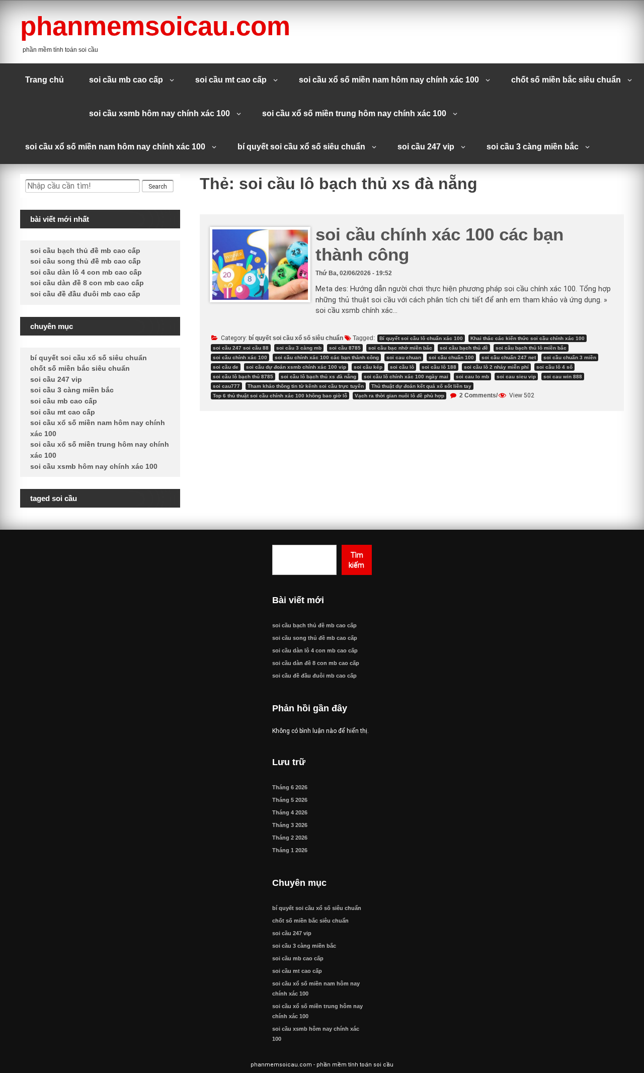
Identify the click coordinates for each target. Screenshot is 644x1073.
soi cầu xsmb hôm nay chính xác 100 (159, 113)
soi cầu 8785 (345, 348)
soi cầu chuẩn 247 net (508, 357)
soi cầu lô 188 (439, 367)
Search (157, 186)
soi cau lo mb (472, 376)
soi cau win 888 (562, 376)
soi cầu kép (368, 367)
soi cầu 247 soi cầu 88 (241, 348)
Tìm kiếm (356, 559)
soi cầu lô (402, 367)
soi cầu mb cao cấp (126, 79)
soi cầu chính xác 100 (240, 357)
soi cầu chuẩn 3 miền (569, 357)
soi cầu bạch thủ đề (464, 348)
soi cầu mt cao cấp (231, 79)
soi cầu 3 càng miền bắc (533, 146)
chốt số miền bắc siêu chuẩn (566, 79)
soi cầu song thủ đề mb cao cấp (85, 261)
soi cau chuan (403, 357)
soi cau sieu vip (516, 376)
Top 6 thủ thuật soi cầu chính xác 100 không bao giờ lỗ (280, 395)
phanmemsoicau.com (155, 26)
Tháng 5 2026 (289, 800)
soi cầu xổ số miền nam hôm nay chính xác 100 (389, 79)
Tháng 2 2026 (289, 838)
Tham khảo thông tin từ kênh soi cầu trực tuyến (306, 386)
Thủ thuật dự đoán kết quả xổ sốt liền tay (421, 386)
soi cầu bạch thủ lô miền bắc (531, 348)
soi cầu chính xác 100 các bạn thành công (327, 357)
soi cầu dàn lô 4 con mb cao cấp (86, 272)
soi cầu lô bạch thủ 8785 (243, 376)
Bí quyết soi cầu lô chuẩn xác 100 (421, 338)
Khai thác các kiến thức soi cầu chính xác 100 (527, 338)
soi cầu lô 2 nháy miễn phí (496, 367)
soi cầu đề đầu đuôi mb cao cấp (85, 294)
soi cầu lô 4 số (554, 367)
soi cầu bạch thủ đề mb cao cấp (85, 250)
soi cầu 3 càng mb (298, 348)
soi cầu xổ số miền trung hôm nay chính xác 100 (354, 113)
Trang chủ (44, 79)
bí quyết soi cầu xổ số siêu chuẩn (301, 146)
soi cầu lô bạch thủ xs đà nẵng (318, 376)
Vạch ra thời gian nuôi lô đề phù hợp (399, 395)
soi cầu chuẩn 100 (451, 357)
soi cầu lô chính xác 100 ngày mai (406, 376)
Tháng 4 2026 (289, 812)
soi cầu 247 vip (425, 146)
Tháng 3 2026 (289, 825)
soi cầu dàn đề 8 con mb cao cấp (87, 283)
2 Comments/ (478, 395)
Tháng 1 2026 (289, 850)
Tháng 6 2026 (289, 787)
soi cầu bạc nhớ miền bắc (400, 348)
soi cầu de (225, 367)
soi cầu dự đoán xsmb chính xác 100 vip (296, 367)
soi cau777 (226, 386)
